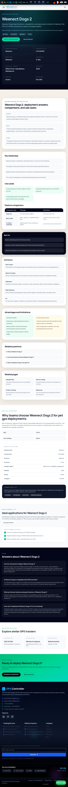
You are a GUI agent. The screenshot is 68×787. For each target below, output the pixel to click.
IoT (6, 298)
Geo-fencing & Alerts (32, 726)
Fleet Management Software (13, 732)
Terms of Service (58, 780)
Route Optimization (32, 729)
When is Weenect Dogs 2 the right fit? (18, 362)
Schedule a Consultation (11, 674)
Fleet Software (9, 290)
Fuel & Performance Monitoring (35, 732)
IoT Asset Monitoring (11, 729)
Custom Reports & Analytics (34, 734)
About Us (48, 729)
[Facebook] (8, 716)
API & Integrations (10, 734)
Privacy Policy (48, 780)
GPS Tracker (9, 264)
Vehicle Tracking (10, 273)
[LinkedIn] (3, 716)
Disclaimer (46, 784)
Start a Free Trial (29, 674)
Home (47, 726)
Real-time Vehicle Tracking (12, 726)
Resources (49, 734)
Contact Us (49, 732)
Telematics (8, 281)
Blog (47, 737)
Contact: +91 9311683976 (36, 780)
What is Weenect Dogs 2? (14, 351)
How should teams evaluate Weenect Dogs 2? (20, 357)
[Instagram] (12, 716)
